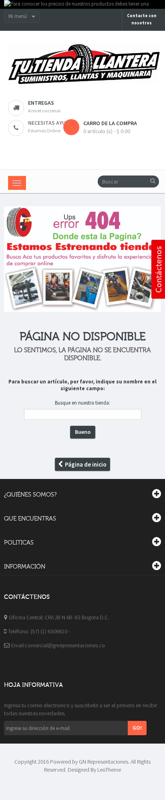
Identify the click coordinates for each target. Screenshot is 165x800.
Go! (137, 727)
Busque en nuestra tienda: (82, 402)
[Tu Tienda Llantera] (82, 64)
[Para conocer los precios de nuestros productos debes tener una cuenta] (82, 4)
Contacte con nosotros (142, 19)
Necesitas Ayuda (50, 122)
